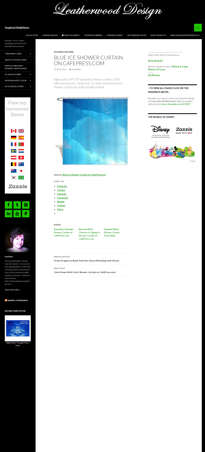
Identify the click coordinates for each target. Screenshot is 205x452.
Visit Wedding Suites (136, 35)
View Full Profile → (13, 290)
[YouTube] (17, 213)
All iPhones (154, 75)
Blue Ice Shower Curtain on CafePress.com (84, 174)
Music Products (158, 35)
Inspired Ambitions (17, 27)
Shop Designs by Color (15, 80)
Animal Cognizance (17, 300)
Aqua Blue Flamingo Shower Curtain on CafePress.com (63, 232)
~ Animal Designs (49, 35)
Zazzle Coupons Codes (15, 60)
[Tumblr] (17, 205)
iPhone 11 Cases (156, 69)
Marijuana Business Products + (185, 35)
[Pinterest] (25, 205)
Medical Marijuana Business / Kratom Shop (15, 67)
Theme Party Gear (13, 54)
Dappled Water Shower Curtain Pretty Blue (112, 232)
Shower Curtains (64, 52)
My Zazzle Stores (13, 74)
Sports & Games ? (72, 35)
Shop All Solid (155, 60)
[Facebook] (8, 205)
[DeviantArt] (25, 213)
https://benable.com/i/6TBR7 (175, 104)
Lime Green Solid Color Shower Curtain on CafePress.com (84, 270)
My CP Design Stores (14, 86)
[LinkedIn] (8, 213)
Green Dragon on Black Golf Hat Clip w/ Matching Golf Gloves (86, 259)
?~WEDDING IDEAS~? (114, 35)
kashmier (76, 69)
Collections (32, 35)
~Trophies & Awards (93, 35)
